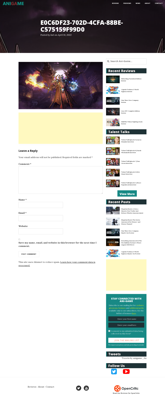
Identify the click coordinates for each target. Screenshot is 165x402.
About (147, 3)
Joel (52, 34)
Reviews (115, 3)
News (138, 3)
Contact (159, 3)
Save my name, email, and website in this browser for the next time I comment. (58, 244)
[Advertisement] (61, 128)
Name (23, 199)
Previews (127, 3)
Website (23, 226)
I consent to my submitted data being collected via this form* (127, 332)
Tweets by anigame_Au (134, 358)
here (134, 313)
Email (22, 212)
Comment (25, 164)
